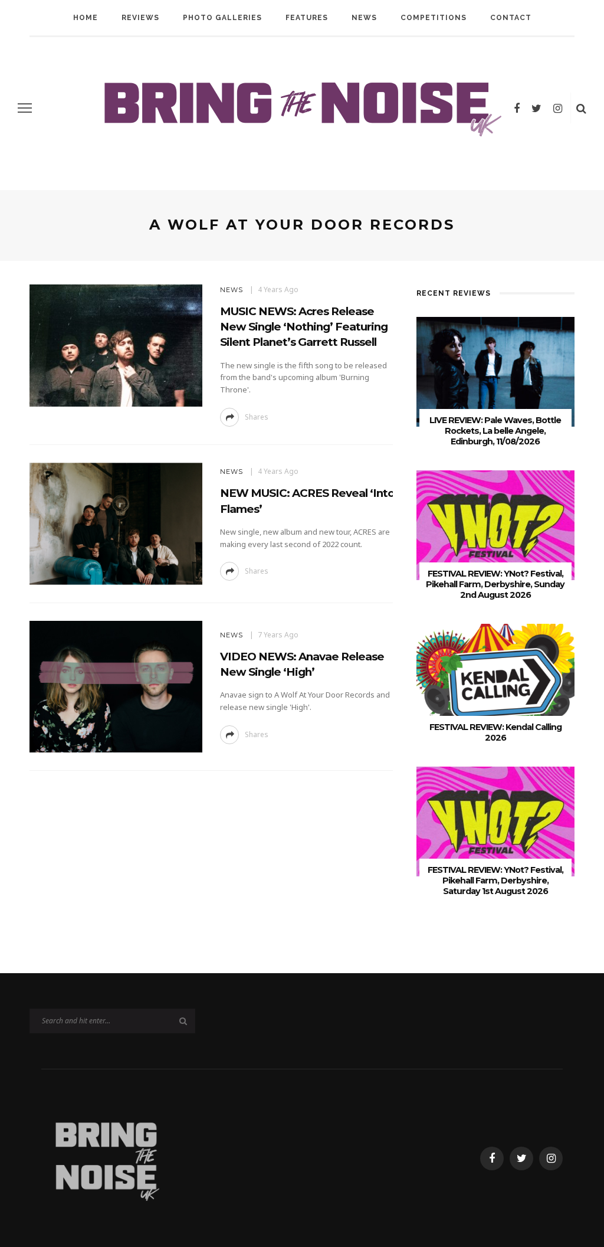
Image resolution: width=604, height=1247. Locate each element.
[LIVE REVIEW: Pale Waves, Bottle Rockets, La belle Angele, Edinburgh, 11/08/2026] (495, 371)
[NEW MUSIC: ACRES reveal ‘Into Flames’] (114, 522)
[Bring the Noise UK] (106, 1157)
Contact (510, 18)
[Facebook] (517, 108)
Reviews (140, 18)
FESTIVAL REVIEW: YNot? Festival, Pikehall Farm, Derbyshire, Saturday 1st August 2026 (495, 880)
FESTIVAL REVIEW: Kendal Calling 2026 (495, 732)
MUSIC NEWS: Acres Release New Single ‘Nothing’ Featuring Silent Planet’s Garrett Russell (304, 327)
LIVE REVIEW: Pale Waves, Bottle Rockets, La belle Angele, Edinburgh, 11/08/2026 (495, 431)
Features (306, 18)
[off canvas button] (25, 108)
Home (85, 18)
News (364, 18)
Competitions (434, 18)
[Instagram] (557, 108)
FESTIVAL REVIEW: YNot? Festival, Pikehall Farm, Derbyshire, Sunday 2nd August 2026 (495, 584)
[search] (581, 108)
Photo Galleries (222, 18)
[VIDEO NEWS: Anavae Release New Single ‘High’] (114, 685)
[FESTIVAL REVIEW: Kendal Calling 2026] (495, 677)
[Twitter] (536, 108)
